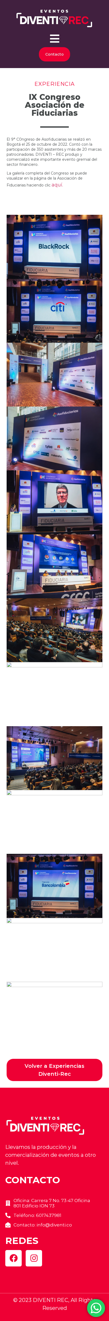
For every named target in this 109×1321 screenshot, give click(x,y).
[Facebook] (13, 1258)
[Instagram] (34, 1258)
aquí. (57, 185)
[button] (54, 38)
